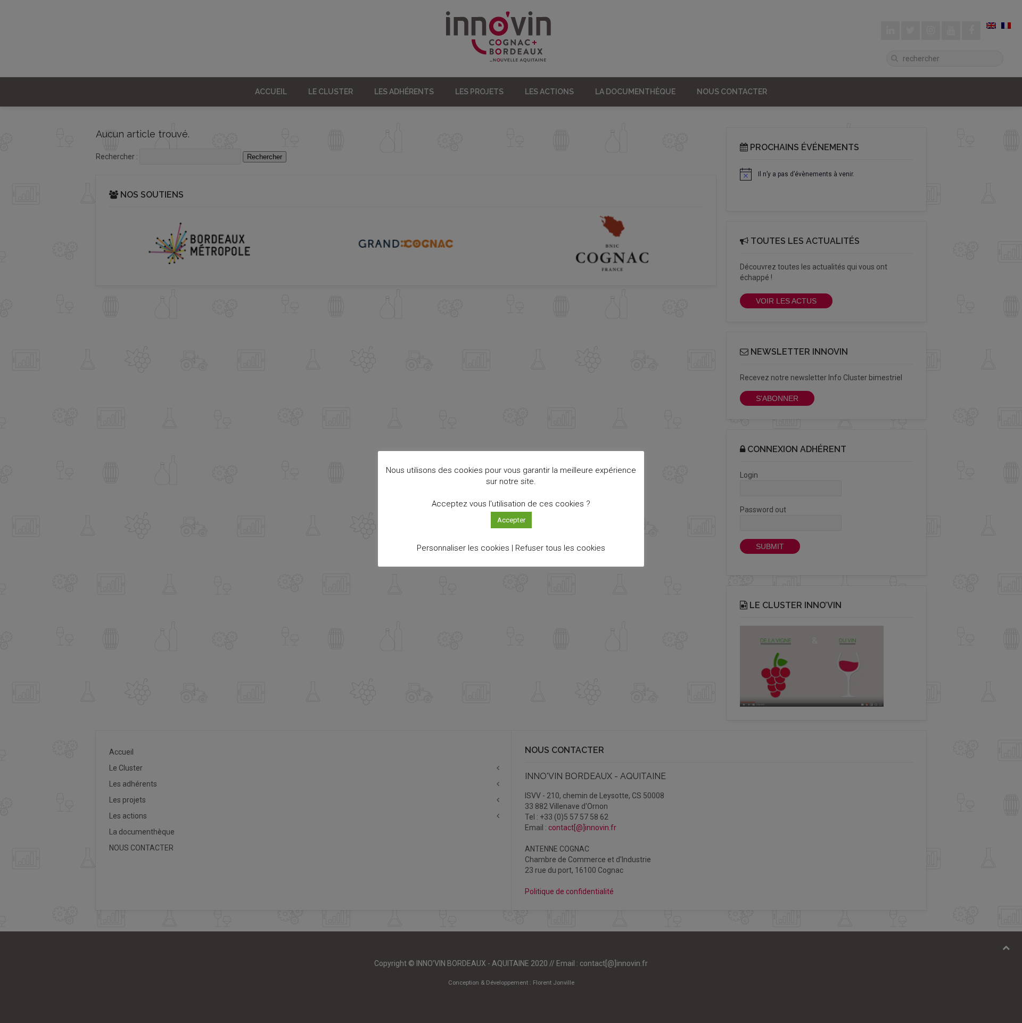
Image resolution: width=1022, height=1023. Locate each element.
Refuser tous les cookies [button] (560, 548)
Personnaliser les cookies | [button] (465, 548)
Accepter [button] (511, 520)
